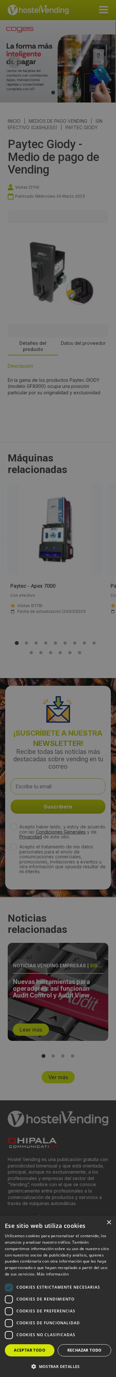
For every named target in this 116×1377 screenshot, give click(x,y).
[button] (58, 1366)
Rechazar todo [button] (84, 1350)
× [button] (108, 1222)
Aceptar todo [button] (29, 1350)
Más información (53, 1274)
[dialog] (58, 688)
